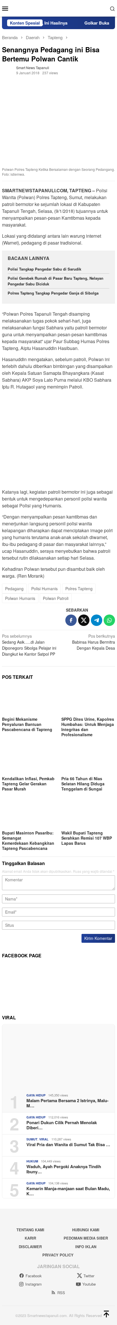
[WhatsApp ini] (109, 620)
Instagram (33, 1284)
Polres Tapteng (79, 588)
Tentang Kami (30, 1229)
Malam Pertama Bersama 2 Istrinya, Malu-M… (67, 1103)
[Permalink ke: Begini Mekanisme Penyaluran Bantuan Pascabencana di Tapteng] (29, 700)
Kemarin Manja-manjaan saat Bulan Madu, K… (68, 1191)
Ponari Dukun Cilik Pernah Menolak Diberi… (61, 1125)
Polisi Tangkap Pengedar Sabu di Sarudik (44, 269)
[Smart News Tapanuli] (58, 8)
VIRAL (44, 1139)
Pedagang (14, 588)
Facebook (34, 1275)
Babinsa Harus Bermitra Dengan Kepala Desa (93, 642)
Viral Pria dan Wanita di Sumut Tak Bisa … (68, 1144)
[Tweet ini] (83, 620)
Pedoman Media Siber (86, 1238)
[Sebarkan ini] (71, 620)
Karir (30, 1238)
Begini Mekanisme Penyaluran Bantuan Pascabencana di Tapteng (27, 724)
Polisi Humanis (44, 588)
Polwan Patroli (55, 598)
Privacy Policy (58, 1255)
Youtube (89, 1284)
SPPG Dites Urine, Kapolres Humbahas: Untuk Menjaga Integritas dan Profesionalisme (87, 726)
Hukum (32, 1161)
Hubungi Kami (85, 1229)
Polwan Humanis (20, 598)
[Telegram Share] (96, 620)
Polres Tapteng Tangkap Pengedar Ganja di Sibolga (53, 293)
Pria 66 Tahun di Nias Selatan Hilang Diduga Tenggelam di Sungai (83, 784)
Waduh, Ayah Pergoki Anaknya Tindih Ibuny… (63, 1169)
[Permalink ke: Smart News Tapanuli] (7, 69)
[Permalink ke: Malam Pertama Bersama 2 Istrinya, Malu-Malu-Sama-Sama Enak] (58, 1056)
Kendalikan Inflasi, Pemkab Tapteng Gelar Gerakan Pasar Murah (28, 784)
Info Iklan (85, 1246)
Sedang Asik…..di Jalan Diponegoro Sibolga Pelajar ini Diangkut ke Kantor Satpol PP (29, 645)
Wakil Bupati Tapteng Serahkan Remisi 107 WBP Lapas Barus (86, 838)
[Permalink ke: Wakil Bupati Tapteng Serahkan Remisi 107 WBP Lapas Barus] (88, 813)
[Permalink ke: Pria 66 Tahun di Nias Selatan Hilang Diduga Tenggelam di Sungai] (88, 759)
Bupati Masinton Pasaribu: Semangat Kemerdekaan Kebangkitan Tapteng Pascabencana (28, 840)
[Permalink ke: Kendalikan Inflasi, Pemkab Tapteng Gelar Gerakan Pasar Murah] (29, 759)
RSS (61, 1292)
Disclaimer (30, 1246)
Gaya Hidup (35, 1095)
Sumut (31, 1139)
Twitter (88, 1275)
